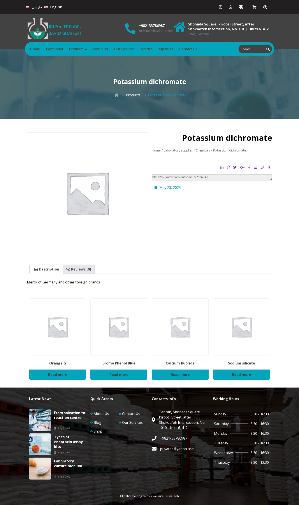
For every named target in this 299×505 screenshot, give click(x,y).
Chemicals (203, 150)
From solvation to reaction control (69, 415)
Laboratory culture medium (68, 463)
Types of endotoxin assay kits (68, 442)
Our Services (124, 49)
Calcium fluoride (180, 363)
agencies (166, 49)
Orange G (57, 363)
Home (35, 49)
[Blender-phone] (241, 7)
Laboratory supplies (178, 150)
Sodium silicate (241, 363)
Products (76, 49)
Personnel (54, 49)
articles (147, 49)
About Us (100, 49)
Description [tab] (48, 269)
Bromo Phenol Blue (118, 363)
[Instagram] (220, 7)
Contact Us (188, 49)
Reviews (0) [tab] (80, 269)
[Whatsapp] (231, 7)
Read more (57, 374)
